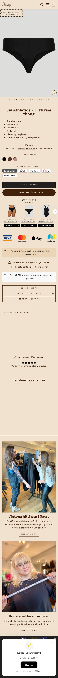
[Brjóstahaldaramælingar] (29, 576)
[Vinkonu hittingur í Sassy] (29, 477)
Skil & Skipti (29, 288)
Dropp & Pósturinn (29, 293)
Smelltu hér (29, 534)
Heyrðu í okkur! (29, 299)
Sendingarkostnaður (26, 148)
